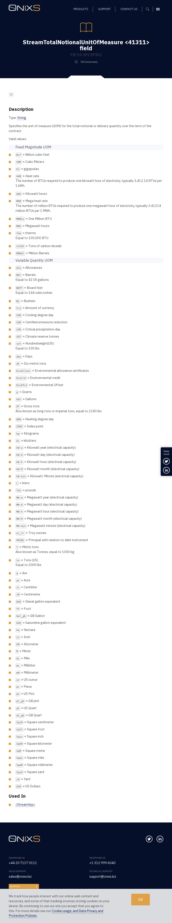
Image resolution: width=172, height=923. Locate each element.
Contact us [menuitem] (129, 9)
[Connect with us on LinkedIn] (160, 839)
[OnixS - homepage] (25, 8)
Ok (140, 899)
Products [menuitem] (80, 9)
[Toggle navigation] (11, 94)
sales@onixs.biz (20, 876)
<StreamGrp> (25, 804)
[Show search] (149, 9)
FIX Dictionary (89, 61)
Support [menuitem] (104, 9)
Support (15, 886)
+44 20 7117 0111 (23, 863)
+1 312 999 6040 (102, 863)
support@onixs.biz (102, 876)
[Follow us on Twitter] (149, 839)
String (21, 118)
